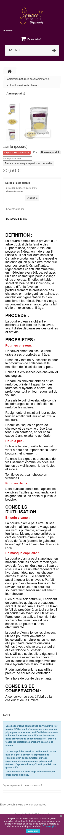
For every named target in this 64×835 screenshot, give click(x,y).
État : (36, 152)
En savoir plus (16, 219)
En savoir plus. (50, 826)
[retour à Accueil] (10, 70)
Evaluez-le (32, 197)
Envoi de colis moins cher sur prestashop (23, 804)
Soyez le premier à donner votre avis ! (22, 785)
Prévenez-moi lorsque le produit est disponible (28, 163)
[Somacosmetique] (32, 16)
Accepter (33, 831)
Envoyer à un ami (15, 208)
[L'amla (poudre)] (12, 109)
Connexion (7, 30)
